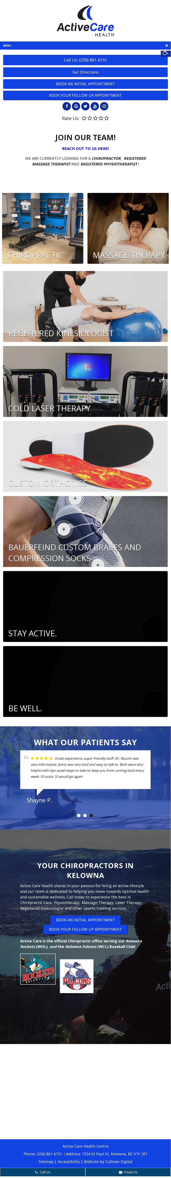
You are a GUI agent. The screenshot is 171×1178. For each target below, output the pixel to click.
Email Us (130, 1172)
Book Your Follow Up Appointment (85, 95)
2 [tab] (85, 815)
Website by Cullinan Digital (108, 1161)
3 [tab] (91, 815)
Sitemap (46, 1161)
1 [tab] (78, 815)
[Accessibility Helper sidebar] (166, 52)
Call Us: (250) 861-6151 (85, 60)
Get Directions (85, 72)
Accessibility (69, 1161)
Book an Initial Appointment (85, 83)
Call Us (44, 1172)
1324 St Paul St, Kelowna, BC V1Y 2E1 (114, 1153)
